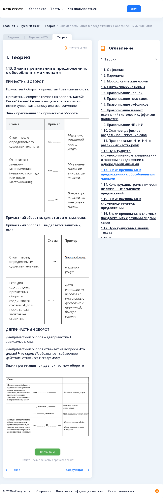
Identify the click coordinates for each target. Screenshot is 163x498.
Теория (62, 37)
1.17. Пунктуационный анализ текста (125, 230)
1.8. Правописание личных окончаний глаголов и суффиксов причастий (128, 114)
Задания (13, 37)
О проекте (37, 9)
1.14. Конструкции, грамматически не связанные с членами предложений (129, 188)
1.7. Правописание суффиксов (124, 104)
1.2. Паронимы (112, 75)
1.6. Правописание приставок (124, 98)
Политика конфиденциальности (79, 491)
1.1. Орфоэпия (112, 69)
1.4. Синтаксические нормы (123, 87)
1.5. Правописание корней (122, 93)
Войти (134, 8)
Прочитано (47, 452)
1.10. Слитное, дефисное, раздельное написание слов (124, 132)
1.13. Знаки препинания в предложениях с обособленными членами (128, 174)
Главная (9, 26)
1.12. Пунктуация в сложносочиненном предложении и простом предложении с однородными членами (128, 157)
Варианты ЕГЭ (38, 37)
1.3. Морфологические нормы (124, 81)
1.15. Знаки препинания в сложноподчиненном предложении (121, 203)
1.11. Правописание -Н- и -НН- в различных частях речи (126, 143)
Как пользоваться (82, 9)
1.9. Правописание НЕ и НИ (122, 125)
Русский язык (30, 26)
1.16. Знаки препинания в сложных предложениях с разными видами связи (128, 218)
